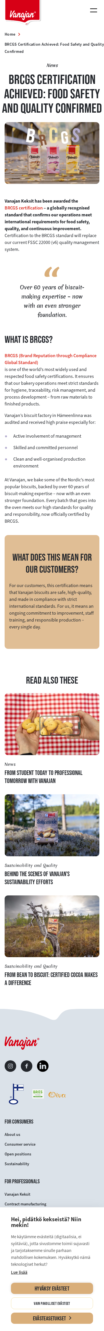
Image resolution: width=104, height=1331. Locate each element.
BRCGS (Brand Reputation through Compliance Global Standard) (50, 359)
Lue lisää (19, 1272)
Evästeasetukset (49, 1318)
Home (10, 34)
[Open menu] (94, 10)
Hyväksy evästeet (52, 1288)
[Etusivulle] (23, 13)
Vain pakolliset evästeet (52, 1303)
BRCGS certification (24, 208)
